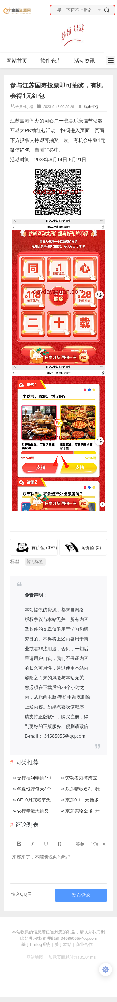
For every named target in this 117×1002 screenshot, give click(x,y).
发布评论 (81, 895)
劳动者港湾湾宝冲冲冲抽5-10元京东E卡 (85, 777)
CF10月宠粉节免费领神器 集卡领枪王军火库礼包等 (37, 799)
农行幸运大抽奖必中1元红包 (37, 810)
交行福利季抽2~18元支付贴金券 (37, 777)
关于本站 (63, 944)
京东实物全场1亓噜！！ (85, 810)
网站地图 (32, 957)
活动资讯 (84, 60)
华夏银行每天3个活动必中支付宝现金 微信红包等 (37, 788)
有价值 (44, 547)
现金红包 (91, 106)
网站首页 (16, 60)
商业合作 (84, 944)
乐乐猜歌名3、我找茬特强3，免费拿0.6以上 (85, 788)
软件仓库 (50, 60)
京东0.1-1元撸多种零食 (85, 799)
